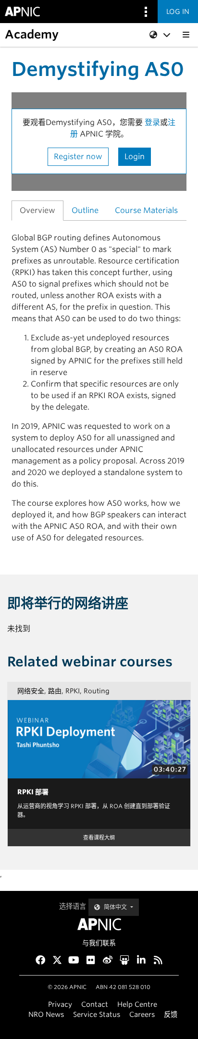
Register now (78, 156)
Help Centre (137, 1004)
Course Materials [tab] (146, 210)
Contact (94, 1004)
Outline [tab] (85, 210)
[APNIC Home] (99, 924)
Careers (142, 1014)
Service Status (96, 1014)
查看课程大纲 (99, 837)
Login (134, 156)
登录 (152, 122)
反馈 (170, 1014)
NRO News (46, 1014)
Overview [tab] (37, 210)
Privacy (60, 1004)
